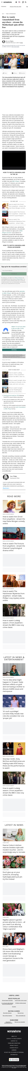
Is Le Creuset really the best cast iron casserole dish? (7, 1004)
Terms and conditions (14, 1043)
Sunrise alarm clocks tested (20, 1000)
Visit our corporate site (21, 1066)
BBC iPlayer (15, 181)
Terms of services (18, 277)
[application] (14, 159)
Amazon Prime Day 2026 (15, 6)
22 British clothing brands (20, 1003)
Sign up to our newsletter (20, 1022)
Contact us (14, 1040)
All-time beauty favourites (7, 1000)
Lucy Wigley (10, 41)
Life (3, 13)
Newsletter (23, 73)
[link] (6, 331)
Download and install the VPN (11, 395)
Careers (14, 1050)
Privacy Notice (20, 279)
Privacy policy (14, 1045)
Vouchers (14, 1006)
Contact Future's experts (14, 1038)
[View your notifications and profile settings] (16, 2)
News (21, 42)
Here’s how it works (15, 46)
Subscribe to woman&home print (8, 1022)
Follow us (15, 73)
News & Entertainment (11, 13)
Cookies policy (14, 1047)
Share (6, 73)
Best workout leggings (7, 1015)
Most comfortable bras (20, 1015)
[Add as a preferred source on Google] (14, 1059)
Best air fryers (21, 1013)
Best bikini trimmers (7, 1013)
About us (14, 1036)
